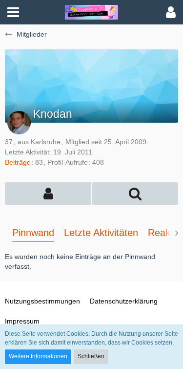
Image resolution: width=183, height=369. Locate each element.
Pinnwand (33, 232)
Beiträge (18, 162)
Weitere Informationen (38, 356)
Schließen (91, 356)
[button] (13, 12)
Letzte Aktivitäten (101, 232)
